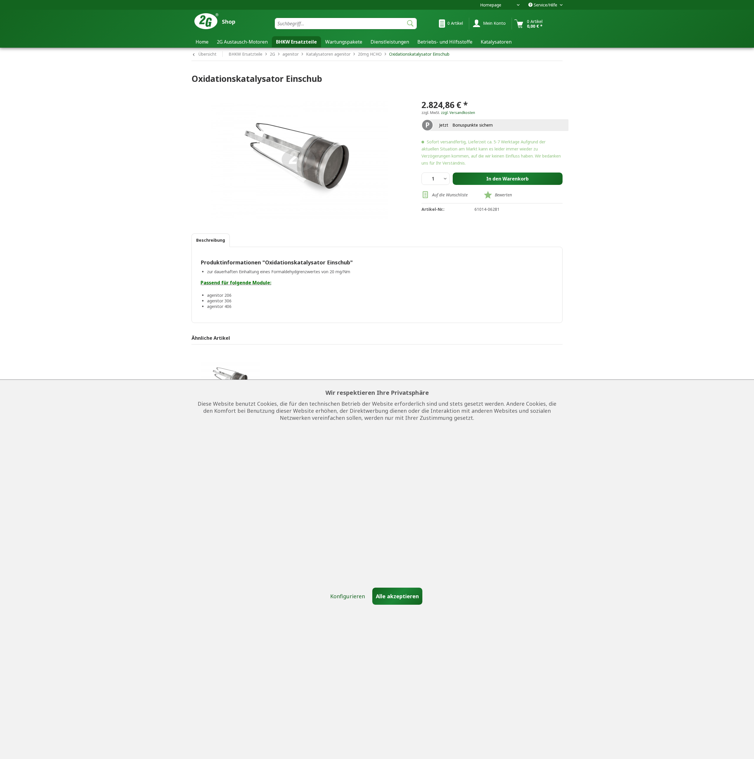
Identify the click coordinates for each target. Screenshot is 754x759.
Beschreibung (210, 240)
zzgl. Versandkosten (458, 112)
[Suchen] (410, 23)
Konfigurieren (348, 596)
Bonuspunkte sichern (472, 125)
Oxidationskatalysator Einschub (419, 54)
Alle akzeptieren (397, 596)
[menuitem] (346, 23)
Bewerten (503, 195)
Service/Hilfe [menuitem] (545, 5)
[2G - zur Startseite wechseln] (223, 21)
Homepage (490, 5)
